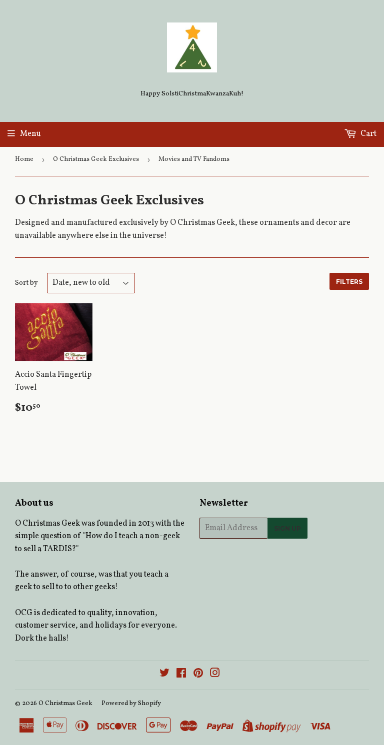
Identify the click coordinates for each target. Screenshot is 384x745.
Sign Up (287, 528)
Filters (349, 281)
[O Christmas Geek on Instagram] (215, 674)
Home (24, 159)
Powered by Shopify (131, 703)
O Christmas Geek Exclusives (96, 159)
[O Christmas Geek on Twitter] (165, 674)
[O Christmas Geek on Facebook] (181, 674)
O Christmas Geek (65, 703)
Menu (30, 133)
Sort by (26, 283)
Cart (367, 133)
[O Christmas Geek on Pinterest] (198, 674)
